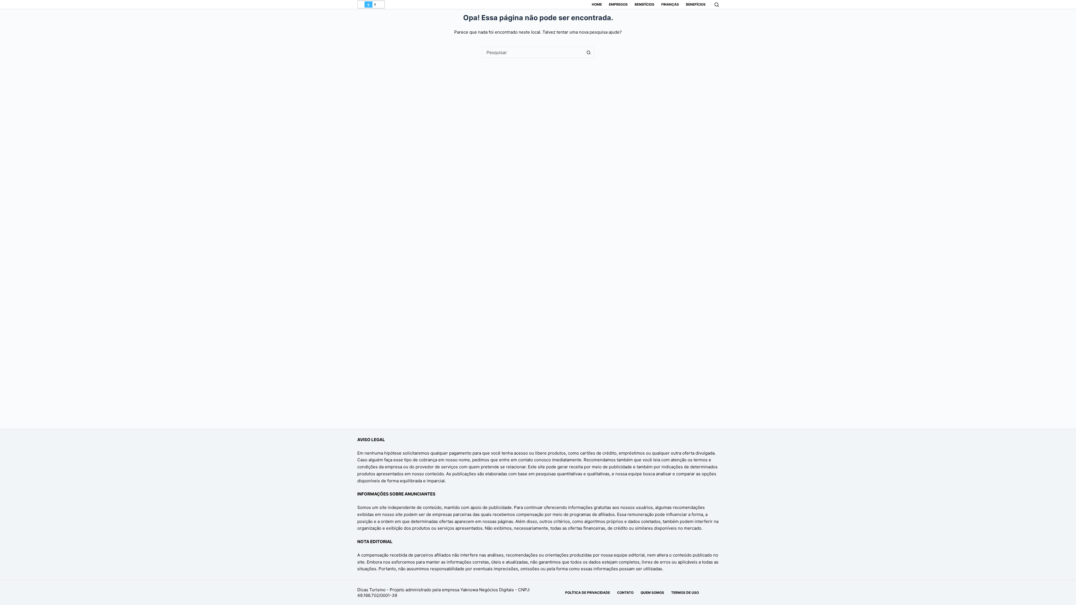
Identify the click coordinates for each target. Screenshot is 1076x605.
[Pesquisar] (717, 5)
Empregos (618, 4)
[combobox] (532, 52)
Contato (625, 592)
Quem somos (652, 592)
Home (597, 4)
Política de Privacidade (587, 592)
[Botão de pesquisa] (588, 52)
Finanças (670, 4)
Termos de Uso (685, 592)
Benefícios (644, 4)
